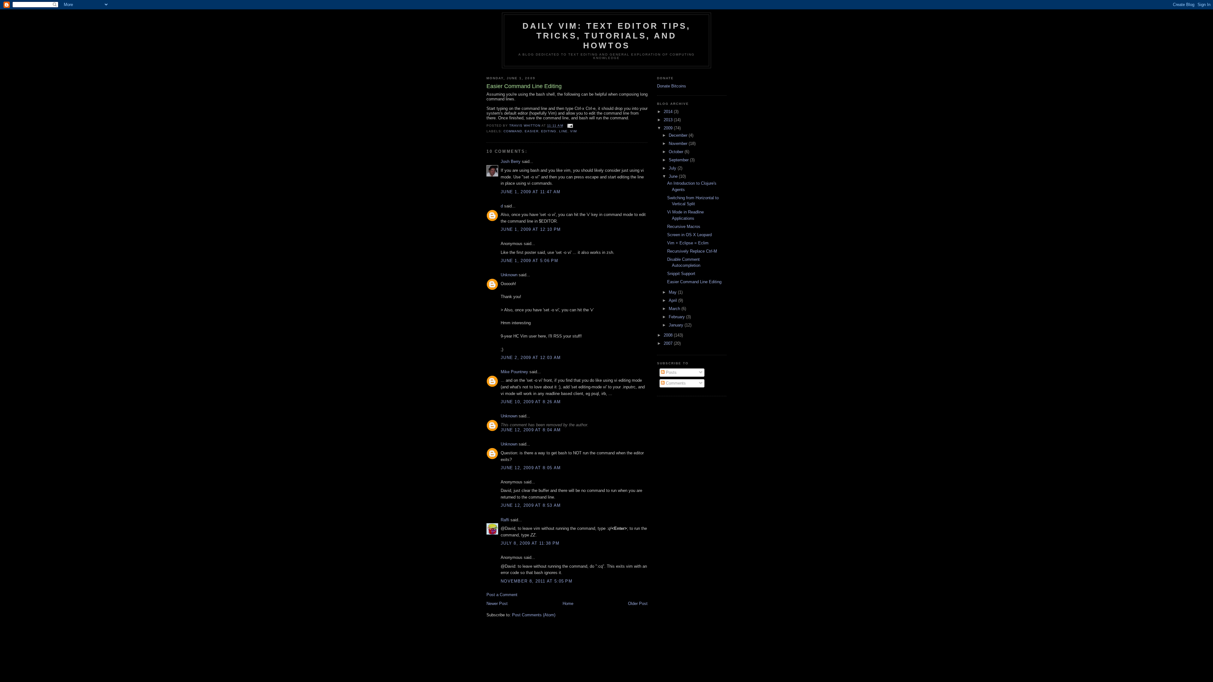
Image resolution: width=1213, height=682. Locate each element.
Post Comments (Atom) (533, 615)
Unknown (509, 274)
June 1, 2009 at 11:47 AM (530, 191)
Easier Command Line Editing (694, 281)
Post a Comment (501, 594)
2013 (669, 119)
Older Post (638, 603)
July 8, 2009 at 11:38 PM (530, 543)
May (673, 292)
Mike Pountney (514, 371)
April (673, 300)
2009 (669, 128)
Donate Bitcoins (671, 86)
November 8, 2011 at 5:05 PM (536, 581)
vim (573, 131)
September (679, 160)
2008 (669, 335)
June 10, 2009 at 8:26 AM (531, 401)
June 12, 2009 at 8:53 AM (531, 505)
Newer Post (497, 603)
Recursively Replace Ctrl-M (692, 251)
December (679, 135)
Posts (671, 372)
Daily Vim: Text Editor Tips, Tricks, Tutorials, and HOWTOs (606, 35)
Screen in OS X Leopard (689, 234)
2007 (669, 343)
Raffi (505, 519)
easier (532, 131)
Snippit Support (681, 273)
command (513, 131)
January (677, 325)
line (563, 131)
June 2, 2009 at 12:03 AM (531, 357)
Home (568, 603)
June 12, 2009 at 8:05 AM (531, 467)
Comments (675, 383)
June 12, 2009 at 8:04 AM (531, 430)
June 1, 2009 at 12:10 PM (531, 229)
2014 (669, 111)
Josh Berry (511, 161)
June (674, 176)
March (675, 308)
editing (548, 131)
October (677, 151)
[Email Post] (570, 126)
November (679, 143)
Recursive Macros (683, 226)
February (677, 316)
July (673, 168)
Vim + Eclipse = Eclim (688, 243)
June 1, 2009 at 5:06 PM (529, 260)
